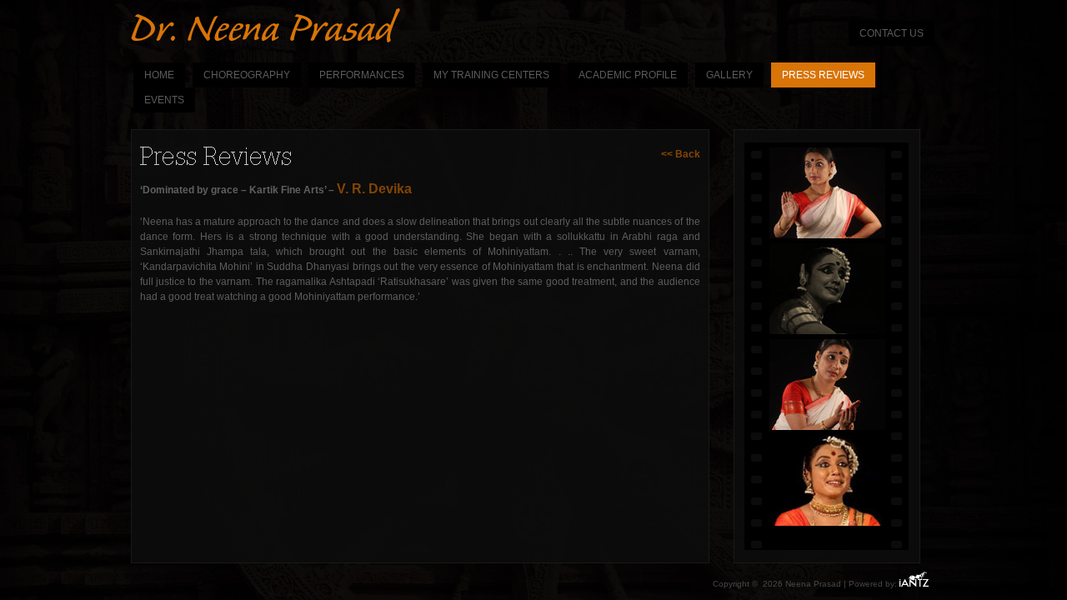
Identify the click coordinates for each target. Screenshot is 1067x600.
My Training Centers (491, 75)
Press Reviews (823, 75)
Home (159, 75)
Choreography (246, 75)
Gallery (729, 75)
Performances (361, 75)
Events (164, 100)
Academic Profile (628, 75)
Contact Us (891, 33)
